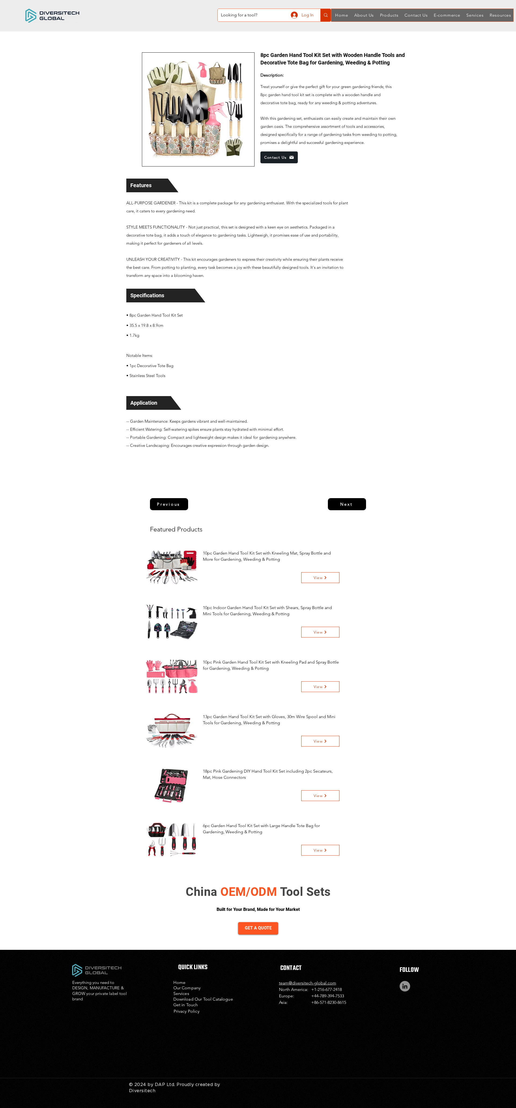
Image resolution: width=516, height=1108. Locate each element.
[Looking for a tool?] (325, 15)
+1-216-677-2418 (326, 989)
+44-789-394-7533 (327, 995)
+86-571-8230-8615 (328, 1002)
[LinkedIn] (405, 986)
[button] (363, 15)
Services (181, 993)
